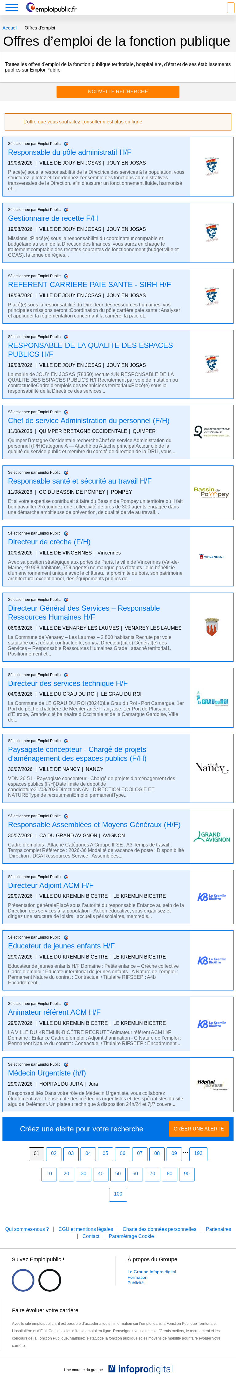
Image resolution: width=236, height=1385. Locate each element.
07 (140, 1153)
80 (169, 1173)
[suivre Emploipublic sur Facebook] (23, 1280)
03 (71, 1153)
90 (187, 1173)
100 (118, 1193)
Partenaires (218, 1229)
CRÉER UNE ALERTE (199, 1128)
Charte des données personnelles (159, 1229)
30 (83, 1173)
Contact (90, 1236)
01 (36, 1153)
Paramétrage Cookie (131, 1236)
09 (174, 1153)
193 (198, 1153)
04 (88, 1153)
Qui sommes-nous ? (27, 1229)
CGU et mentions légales (85, 1229)
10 (49, 1173)
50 (118, 1173)
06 (122, 1153)
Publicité (136, 1282)
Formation (138, 1277)
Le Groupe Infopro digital (152, 1271)
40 (101, 1173)
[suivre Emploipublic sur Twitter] (49, 1280)
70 (152, 1173)
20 (66, 1173)
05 (105, 1153)
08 (157, 1153)
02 (54, 1153)
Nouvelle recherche (118, 91)
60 (135, 1173)
